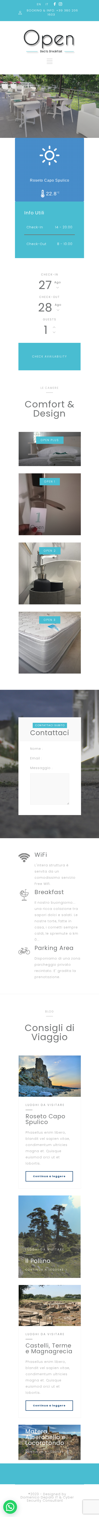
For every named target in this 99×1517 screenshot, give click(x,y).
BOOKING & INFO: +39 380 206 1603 (52, 12)
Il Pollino (38, 1261)
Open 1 (49, 481)
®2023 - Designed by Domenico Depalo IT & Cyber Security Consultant (47, 1497)
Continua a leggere (49, 1176)
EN (39, 4)
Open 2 (50, 551)
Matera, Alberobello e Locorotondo (45, 1437)
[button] (10, 1507)
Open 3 (50, 620)
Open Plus (50, 440)
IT (47, 4)
